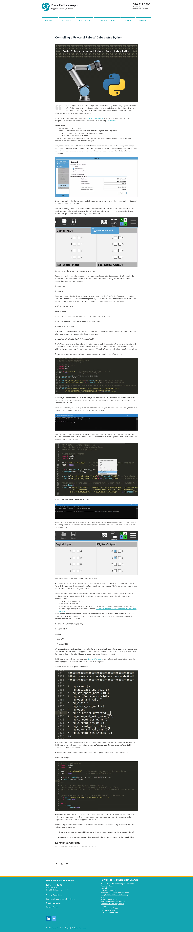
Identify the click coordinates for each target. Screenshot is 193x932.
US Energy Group (108, 910)
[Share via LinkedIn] (67, 864)
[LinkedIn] (48, 918)
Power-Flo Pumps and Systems (113, 901)
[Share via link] (73, 864)
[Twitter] (54, 918)
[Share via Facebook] (56, 864)
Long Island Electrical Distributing (114, 895)
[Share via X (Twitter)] (62, 864)
